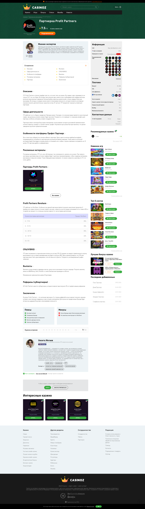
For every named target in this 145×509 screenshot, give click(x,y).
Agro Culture (108, 149)
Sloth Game (108, 204)
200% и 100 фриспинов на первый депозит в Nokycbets (112, 268)
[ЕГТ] (113, 66)
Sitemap (107, 454)
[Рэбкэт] (119, 74)
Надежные (26, 445)
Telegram (118, 123)
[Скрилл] (119, 95)
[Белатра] (119, 58)
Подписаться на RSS (72, 502)
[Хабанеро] (110, 72)
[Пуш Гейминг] (116, 66)
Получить (117, 264)
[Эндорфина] (106, 69)
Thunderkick (108, 215)
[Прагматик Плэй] (110, 69)
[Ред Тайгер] (113, 69)
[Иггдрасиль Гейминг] (119, 60)
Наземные (53, 448)
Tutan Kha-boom (109, 231)
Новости (69, 12)
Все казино (55, 195)
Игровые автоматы (28, 448)
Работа (80, 437)
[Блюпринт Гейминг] (106, 60)
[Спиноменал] (119, 72)
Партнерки (81, 440)
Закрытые (26, 440)
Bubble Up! (108, 167)
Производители (55, 434)
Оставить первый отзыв (56, 28)
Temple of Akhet (109, 213)
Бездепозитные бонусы (30, 460)
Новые (25, 434)
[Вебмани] (113, 95)
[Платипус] (110, 74)
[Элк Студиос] (110, 66)
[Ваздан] (119, 66)
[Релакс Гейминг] (116, 60)
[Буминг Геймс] (106, 72)
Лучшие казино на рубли (30, 454)
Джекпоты (26, 443)
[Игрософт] (113, 58)
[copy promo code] (35, 185)
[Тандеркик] (106, 63)
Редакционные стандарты (112, 451)
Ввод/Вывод (54, 437)
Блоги (52, 466)
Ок (98, 506)
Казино (27, 12)
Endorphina (107, 205)
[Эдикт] (116, 74)
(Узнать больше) (90, 506)
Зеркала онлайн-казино (30, 457)
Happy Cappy (108, 177)
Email (119, 121)
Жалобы (60, 12)
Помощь (107, 445)
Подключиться (47, 33)
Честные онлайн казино (30, 451)
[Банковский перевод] (116, 95)
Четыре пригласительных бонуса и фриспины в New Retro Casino (113, 259)
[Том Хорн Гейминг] (116, 72)
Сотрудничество (82, 434)
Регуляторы (53, 457)
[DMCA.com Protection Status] (71, 497)
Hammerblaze (108, 222)
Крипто (52, 440)
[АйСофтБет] (110, 60)
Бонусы (43, 12)
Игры (35, 12)
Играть (33, 188)
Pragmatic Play (108, 169)
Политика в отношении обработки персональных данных (112, 440)
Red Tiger (107, 160)
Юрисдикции (54, 454)
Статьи (51, 12)
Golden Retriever (109, 186)
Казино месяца (54, 451)
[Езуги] (116, 69)
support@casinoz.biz (97, 1)
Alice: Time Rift (109, 241)
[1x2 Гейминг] (116, 63)
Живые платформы (55, 443)
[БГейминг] (110, 63)
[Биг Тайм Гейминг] (119, 63)
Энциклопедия (27, 466)
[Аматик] (113, 63)
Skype (119, 118)
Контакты (108, 448)
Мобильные (53, 463)
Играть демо (112, 154)
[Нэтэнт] (110, 58)
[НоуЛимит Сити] (113, 72)
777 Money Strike (109, 158)
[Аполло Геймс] (113, 74)
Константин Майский (41, 373)
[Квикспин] (113, 60)
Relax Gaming (108, 151)
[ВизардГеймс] (119, 69)
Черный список (27, 437)
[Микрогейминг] (106, 58)
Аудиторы (53, 460)
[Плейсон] (106, 66)
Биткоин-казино (28, 463)
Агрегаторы (53, 445)
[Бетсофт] (116, 58)
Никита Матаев (31, 55)
